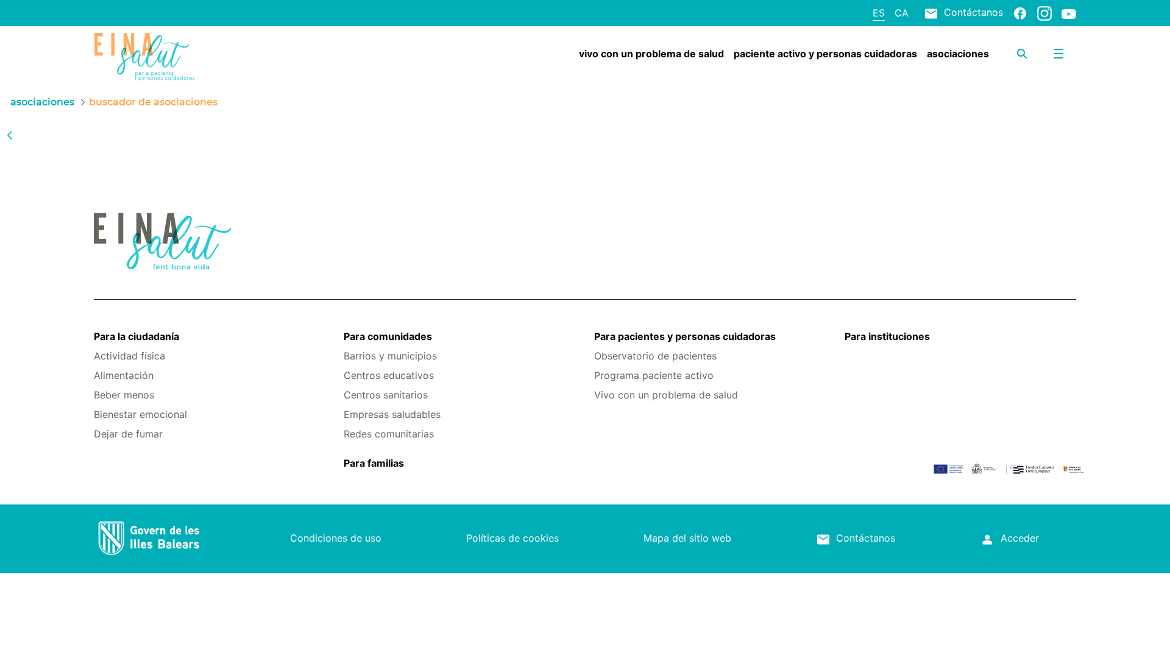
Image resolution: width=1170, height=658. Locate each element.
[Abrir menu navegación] (1058, 54)
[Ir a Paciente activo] (176, 56)
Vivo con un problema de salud (666, 395)
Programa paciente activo (654, 375)
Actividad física (129, 356)
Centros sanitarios (386, 395)
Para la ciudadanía (136, 336)
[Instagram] (1044, 13)
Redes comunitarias (389, 434)
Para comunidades (388, 336)
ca (902, 13)
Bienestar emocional (140, 414)
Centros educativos (389, 375)
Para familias (374, 463)
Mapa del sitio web (687, 538)
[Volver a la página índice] (10, 134)
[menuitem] (651, 53)
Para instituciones (887, 336)
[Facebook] (1020, 13)
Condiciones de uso (335, 538)
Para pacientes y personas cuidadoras (685, 336)
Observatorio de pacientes (655, 356)
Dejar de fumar (128, 434)
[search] (1021, 54)
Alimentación (124, 375)
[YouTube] (1069, 13)
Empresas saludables (392, 414)
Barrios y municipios (390, 356)
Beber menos (124, 395)
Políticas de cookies (512, 538)
